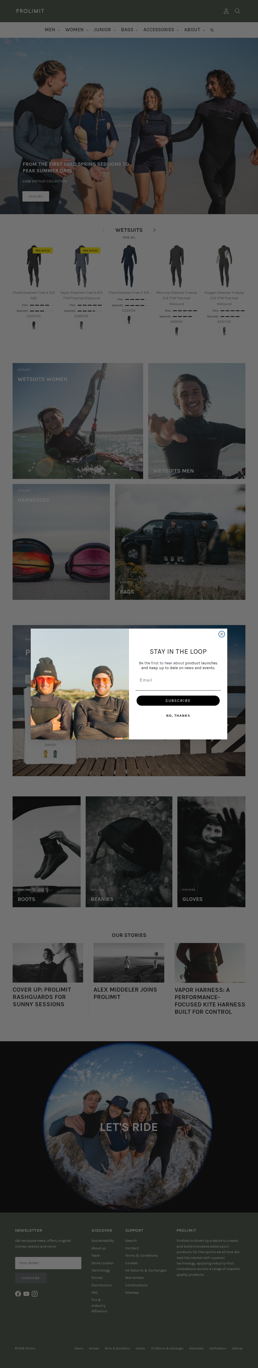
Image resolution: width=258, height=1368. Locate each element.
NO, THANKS (178, 716)
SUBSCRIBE (178, 700)
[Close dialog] (222, 634)
